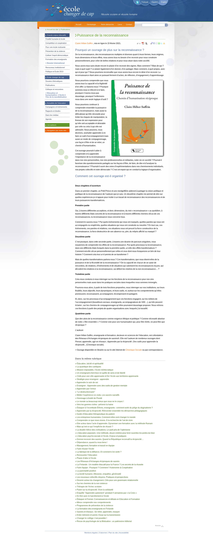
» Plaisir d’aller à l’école (85, 458)
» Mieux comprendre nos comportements (93, 502)
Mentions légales (91, 533)
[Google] (157, 44)
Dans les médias (51, 115)
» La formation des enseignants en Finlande (94, 509)
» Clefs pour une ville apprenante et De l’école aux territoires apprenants (106, 376)
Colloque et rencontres (54, 89)
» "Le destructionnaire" (85, 392)
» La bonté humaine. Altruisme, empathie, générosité (98, 474)
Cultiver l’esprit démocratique (56, 55)
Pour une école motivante (55, 47)
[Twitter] (161, 44)
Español (155, 2)
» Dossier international (55, 63)
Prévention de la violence (55, 51)
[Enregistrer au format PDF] (143, 44)
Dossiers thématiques (53, 81)
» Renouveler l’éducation (86, 455)
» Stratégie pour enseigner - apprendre (92, 379)
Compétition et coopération (56, 43)
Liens (120, 24)
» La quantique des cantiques (88, 367)
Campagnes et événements (56, 107)
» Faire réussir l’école (84, 449)
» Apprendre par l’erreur (85, 389)
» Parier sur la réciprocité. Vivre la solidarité (94, 490)
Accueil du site (52, 29)
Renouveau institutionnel (55, 67)
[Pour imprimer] (146, 44)
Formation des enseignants (56, 59)
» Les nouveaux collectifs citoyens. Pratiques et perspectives (101, 477)
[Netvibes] (159, 44)
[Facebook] (154, 44)
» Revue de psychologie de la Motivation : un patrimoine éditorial (103, 521)
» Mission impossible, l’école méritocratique (94, 370)
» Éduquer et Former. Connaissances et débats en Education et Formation (107, 499)
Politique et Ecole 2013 (54, 72)
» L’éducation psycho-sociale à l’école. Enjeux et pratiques (100, 436)
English (164, 2)
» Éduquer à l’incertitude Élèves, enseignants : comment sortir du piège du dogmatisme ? (114, 408)
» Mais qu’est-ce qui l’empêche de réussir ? (94, 427)
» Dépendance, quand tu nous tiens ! (91, 442)
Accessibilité (124, 533)
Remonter (158, 525)
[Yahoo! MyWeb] (164, 44)
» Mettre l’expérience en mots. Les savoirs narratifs (97, 395)
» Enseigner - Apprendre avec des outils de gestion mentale (101, 386)
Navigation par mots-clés (56, 130)
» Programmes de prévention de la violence (94, 505)
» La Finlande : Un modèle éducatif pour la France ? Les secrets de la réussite (109, 464)
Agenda (48, 119)
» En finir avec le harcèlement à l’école (92, 496)
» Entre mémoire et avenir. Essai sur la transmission (97, 515)
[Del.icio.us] (152, 44)
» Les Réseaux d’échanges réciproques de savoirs (97, 461)
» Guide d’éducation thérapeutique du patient (95, 414)
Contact (129, 24)
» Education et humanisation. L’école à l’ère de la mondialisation (56, 95)
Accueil (78, 24)
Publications (65, 29)
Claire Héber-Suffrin (84, 43)
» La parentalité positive (85, 471)
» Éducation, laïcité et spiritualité (89, 364)
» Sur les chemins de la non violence (91, 483)
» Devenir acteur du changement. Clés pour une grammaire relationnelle (106, 480)
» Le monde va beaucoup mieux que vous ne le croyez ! (99, 401)
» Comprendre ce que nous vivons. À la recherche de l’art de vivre (104, 420)
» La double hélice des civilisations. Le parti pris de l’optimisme (102, 430)
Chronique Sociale (133, 350)
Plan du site (113, 533)
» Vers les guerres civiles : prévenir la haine (94, 404)
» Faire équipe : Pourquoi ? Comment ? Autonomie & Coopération (104, 468)
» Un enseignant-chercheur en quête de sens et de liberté (100, 373)
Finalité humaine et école (55, 39)
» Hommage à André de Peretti (88, 398)
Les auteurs (51, 125)
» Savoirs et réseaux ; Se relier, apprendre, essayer (97, 512)
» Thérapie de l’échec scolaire (88, 487)
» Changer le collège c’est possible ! (91, 518)
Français (145, 2)
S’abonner (103, 533)
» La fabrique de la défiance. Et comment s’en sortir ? (98, 452)
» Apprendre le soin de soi (86, 382)
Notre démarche (107, 24)
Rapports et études (52, 111)
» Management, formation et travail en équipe (95, 445)
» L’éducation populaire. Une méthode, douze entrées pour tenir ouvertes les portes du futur (115, 433)
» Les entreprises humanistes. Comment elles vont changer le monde (105, 417)
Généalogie (91, 24)
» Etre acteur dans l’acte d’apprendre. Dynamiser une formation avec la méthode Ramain (114, 423)
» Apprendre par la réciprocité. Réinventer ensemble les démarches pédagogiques (111, 411)
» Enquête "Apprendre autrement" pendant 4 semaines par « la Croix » (106, 493)
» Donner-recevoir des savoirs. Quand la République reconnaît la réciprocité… (109, 439)
